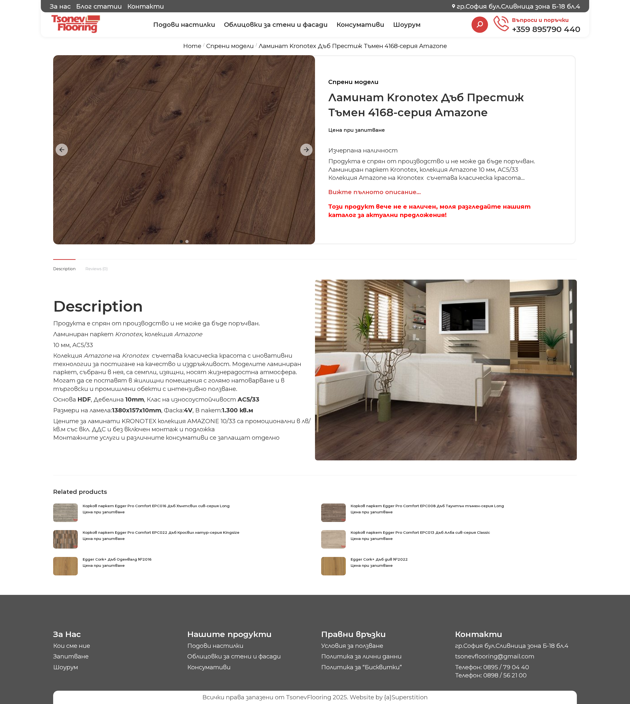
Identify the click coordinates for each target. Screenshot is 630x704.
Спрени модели (353, 81)
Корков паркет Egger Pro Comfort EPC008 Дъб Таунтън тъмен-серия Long (427, 505)
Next (306, 150)
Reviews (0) (96, 269)
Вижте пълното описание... (374, 192)
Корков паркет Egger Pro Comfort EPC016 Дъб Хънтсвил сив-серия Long (156, 505)
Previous (62, 150)
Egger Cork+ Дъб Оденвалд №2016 (117, 559)
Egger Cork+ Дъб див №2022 (379, 559)
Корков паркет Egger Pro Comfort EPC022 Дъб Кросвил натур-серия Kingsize (161, 532)
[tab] (64, 265)
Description (64, 269)
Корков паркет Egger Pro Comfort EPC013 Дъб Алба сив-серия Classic (420, 532)
